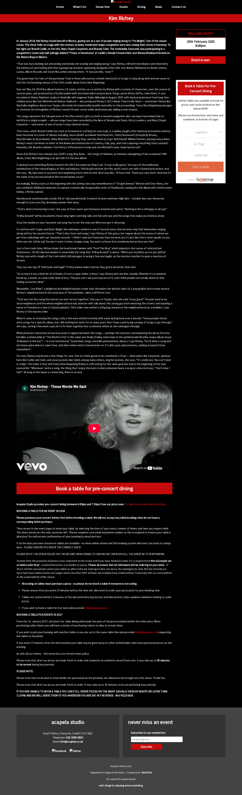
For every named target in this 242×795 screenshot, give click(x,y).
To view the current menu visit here (145, 504)
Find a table (200, 167)
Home (60, 7)
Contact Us (179, 7)
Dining (141, 7)
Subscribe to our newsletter (148, 732)
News (158, 7)
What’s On (79, 7)
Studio (123, 7)
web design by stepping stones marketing (121, 785)
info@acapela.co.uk (95, 608)
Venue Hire (103, 7)
